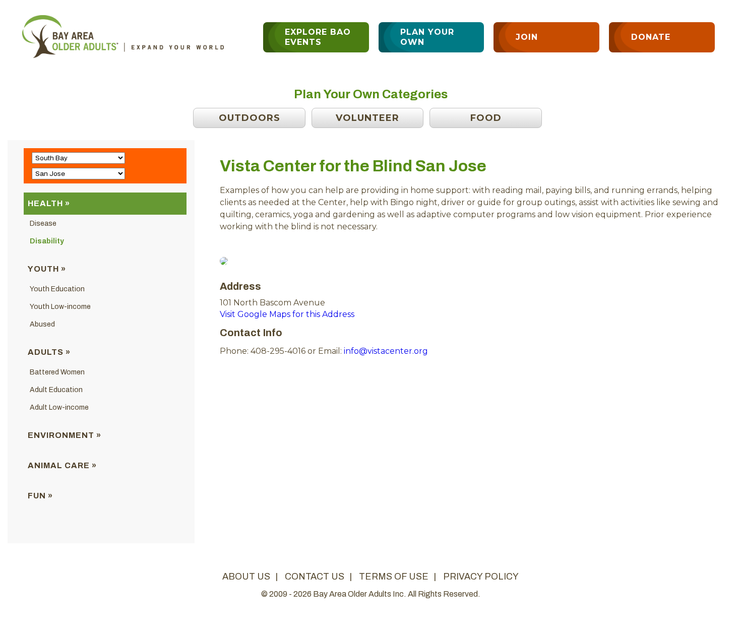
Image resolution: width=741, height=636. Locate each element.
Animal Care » (62, 465)
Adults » (49, 352)
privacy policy (481, 576)
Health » (49, 203)
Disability (47, 241)
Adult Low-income (59, 407)
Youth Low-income (60, 306)
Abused (42, 324)
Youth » (47, 269)
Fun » (40, 495)
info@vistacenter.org (386, 351)
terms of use (393, 576)
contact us (314, 576)
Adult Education (56, 390)
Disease (43, 223)
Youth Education (57, 289)
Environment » (64, 435)
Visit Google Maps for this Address (287, 314)
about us (246, 576)
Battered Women (57, 372)
